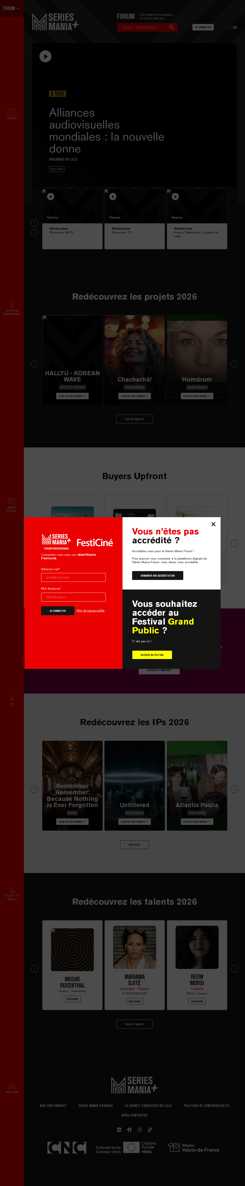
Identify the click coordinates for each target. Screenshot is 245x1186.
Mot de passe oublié (90, 610)
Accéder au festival (152, 655)
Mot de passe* (51, 588)
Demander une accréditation (158, 575)
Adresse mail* (50, 569)
